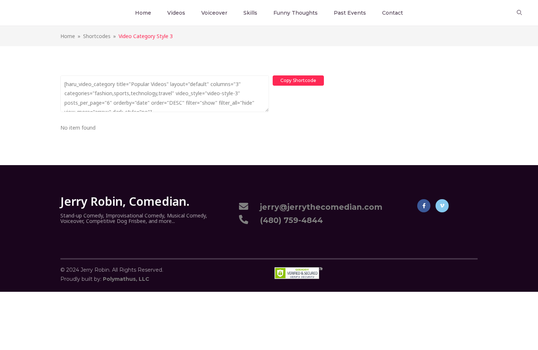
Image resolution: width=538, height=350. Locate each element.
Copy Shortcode (298, 80)
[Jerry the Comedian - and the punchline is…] (30, 12)
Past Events (350, 13)
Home (143, 13)
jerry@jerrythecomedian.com (318, 207)
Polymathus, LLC (126, 279)
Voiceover (214, 13)
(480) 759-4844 (289, 220)
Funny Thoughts (295, 13)
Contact (392, 13)
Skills (250, 13)
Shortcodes (97, 36)
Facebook (423, 205)
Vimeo (442, 205)
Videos (176, 13)
